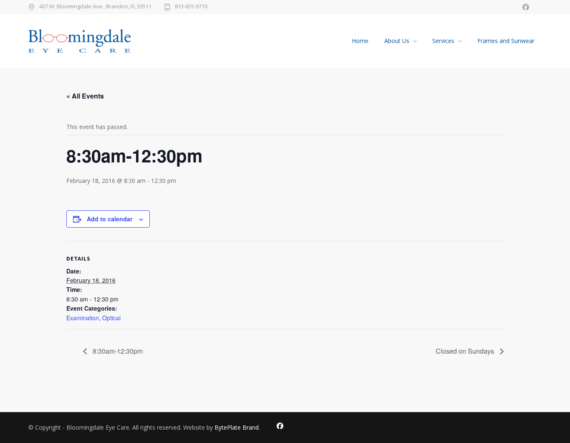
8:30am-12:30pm (117, 351)
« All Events (85, 96)
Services (443, 41)
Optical (111, 318)
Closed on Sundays (466, 351)
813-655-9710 (191, 7)
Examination (82, 318)
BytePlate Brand (236, 427)
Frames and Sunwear (506, 41)
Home (360, 41)
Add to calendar (109, 219)
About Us (396, 41)
